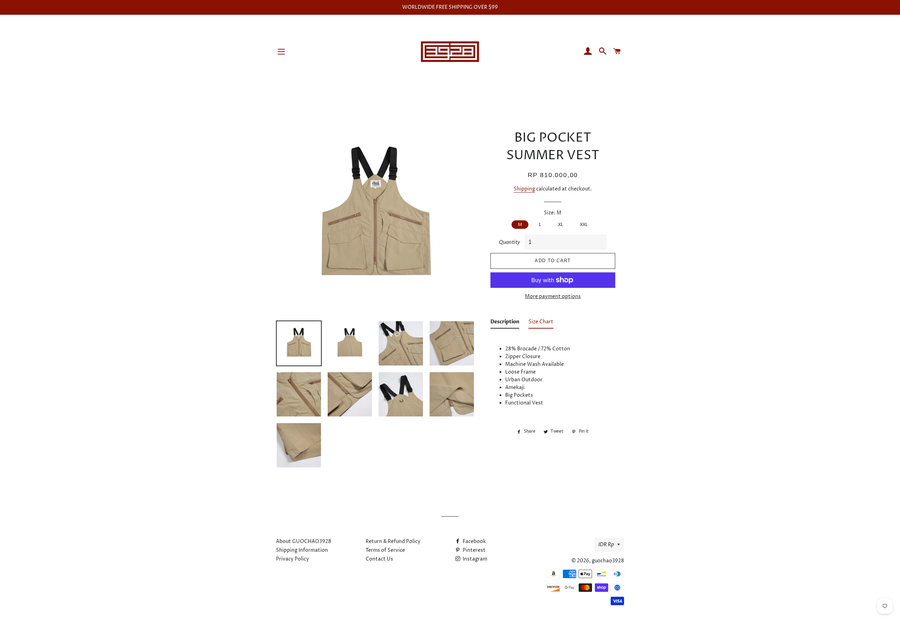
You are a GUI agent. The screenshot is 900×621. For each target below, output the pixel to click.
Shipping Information (302, 550)
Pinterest (474, 550)
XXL (583, 224)
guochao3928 (608, 560)
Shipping (524, 189)
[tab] (504, 323)
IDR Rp (606, 544)
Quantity (509, 242)
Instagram (474, 559)
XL (560, 224)
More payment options (553, 296)
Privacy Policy (292, 559)
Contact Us (379, 559)
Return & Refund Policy (393, 541)
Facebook (474, 541)
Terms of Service (385, 550)
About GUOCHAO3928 (303, 541)
